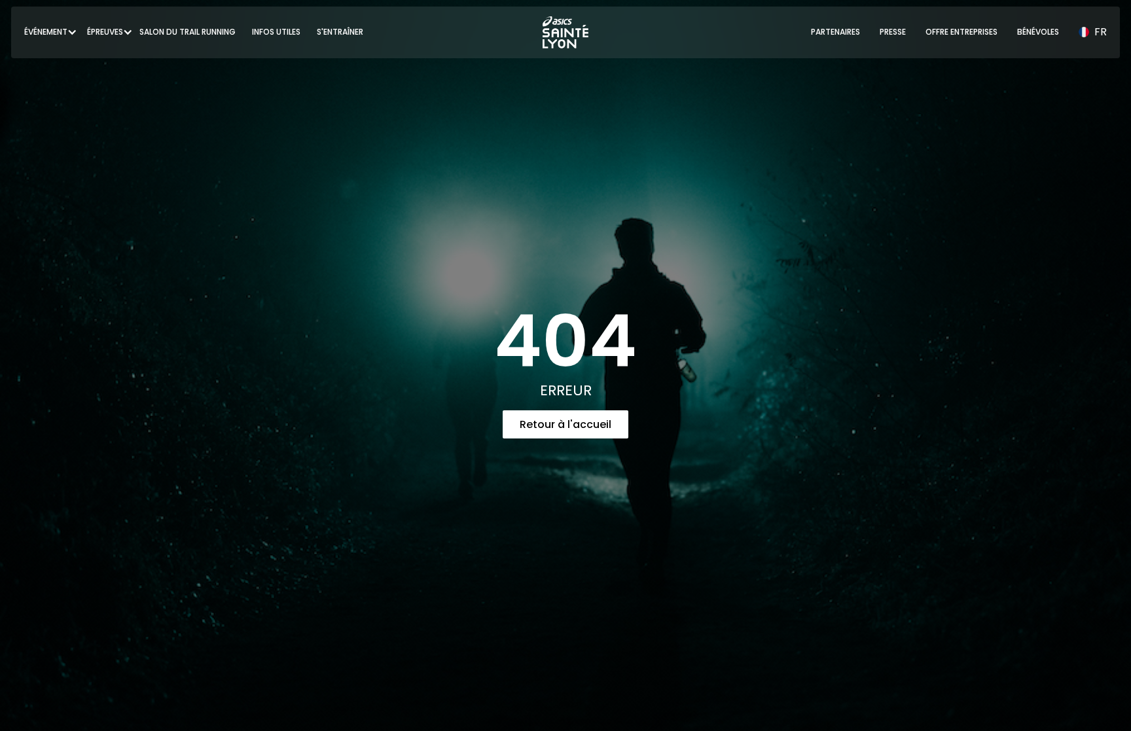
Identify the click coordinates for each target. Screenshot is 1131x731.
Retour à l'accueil (565, 424)
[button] (45, 32)
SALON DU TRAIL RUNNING (187, 31)
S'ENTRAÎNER (340, 31)
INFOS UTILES (276, 31)
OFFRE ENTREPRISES (961, 31)
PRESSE (893, 31)
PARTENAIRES (835, 31)
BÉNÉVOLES (1038, 31)
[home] (565, 32)
